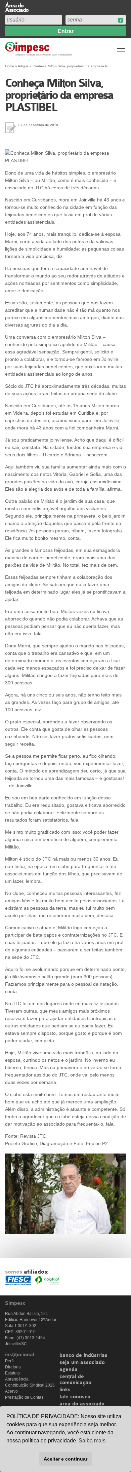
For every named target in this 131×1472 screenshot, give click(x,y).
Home (9, 66)
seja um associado (82, 1363)
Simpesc (39, 48)
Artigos (23, 66)
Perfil (9, 1361)
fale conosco (74, 1397)
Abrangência (17, 1379)
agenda (68, 1370)
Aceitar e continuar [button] (65, 1459)
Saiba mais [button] (92, 1440)
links (65, 1390)
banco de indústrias (83, 1356)
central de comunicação (75, 1380)
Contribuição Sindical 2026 (30, 1385)
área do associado (81, 1404)
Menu (121, 48)
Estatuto (12, 1373)
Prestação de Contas (24, 1397)
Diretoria (13, 1367)
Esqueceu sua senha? (120, 20)
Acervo (11, 1391)
